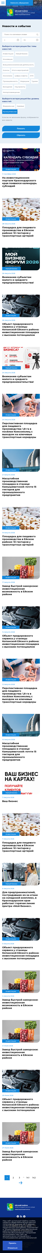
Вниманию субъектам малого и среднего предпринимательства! (18, 280)
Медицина (24, 81)
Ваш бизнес (10, 801)
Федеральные (8, 106)
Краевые (20, 106)
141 (27, 1178)
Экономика (7, 76)
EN (39, 3)
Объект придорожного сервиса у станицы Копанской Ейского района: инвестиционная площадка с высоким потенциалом (20, 329)
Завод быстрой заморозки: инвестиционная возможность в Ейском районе (20, 590)
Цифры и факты (21, 76)
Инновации (7, 59)
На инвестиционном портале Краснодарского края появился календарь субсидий (19, 181)
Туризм (35, 81)
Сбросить (21, 135)
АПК (31, 76)
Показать (21, 128)
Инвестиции (8, 54)
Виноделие (7, 87)
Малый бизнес (22, 54)
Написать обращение (19, 3)
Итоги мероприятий (20, 70)
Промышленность (10, 81)
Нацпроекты (20, 87)
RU (35, 3)
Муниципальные (10, 112)
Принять (12, 1243)
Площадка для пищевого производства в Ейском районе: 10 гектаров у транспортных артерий (19, 231)
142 (34, 1178)
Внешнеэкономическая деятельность (18, 65)
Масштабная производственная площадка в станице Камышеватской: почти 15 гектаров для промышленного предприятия (19, 486)
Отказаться (12, 1248)
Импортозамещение (11, 92)
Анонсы (6, 70)
